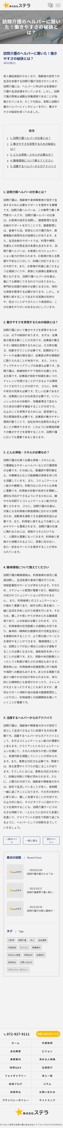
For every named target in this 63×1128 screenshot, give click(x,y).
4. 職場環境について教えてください (31, 160)
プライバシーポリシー (18, 969)
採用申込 (12, 962)
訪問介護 (22, 940)
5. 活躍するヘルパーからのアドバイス (33, 166)
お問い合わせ (26, 962)
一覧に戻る (31, 840)
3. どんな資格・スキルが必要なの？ (31, 154)
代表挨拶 (12, 947)
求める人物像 (14, 955)
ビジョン (24, 947)
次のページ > (51, 840)
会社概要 (42, 940)
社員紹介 (40, 955)
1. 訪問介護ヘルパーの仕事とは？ (30, 138)
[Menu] (58, 5)
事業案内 (36, 947)
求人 (32, 940)
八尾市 (11, 940)
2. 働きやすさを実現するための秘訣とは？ (33, 146)
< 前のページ (11, 840)
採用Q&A (28, 955)
